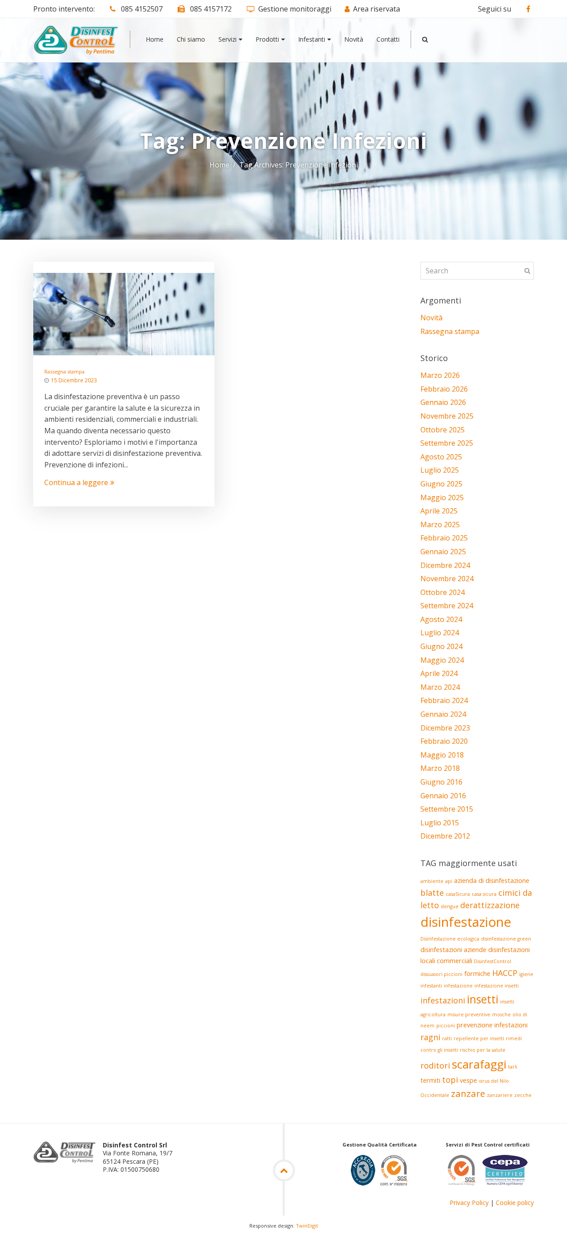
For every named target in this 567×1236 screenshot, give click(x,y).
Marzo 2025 (440, 524)
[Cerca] (425, 39)
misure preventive (468, 1014)
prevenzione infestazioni (492, 1024)
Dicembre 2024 (445, 565)
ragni (430, 1037)
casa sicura (484, 894)
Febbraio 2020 (444, 741)
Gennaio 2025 (443, 551)
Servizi (227, 39)
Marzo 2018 (440, 768)
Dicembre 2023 (445, 728)
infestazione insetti (496, 986)
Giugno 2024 (441, 646)
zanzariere (500, 1095)
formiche (477, 973)
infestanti (431, 986)
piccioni (445, 1025)
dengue (449, 906)
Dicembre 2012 (445, 836)
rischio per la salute (482, 1050)
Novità (353, 39)
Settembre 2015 (446, 809)
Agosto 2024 (441, 619)
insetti (482, 999)
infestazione (458, 986)
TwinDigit (307, 1225)
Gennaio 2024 (443, 714)
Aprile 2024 (439, 673)
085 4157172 (210, 9)
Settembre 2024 (446, 605)
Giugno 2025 (441, 484)
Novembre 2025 (447, 416)
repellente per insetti (479, 1038)
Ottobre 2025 (442, 430)
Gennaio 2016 (443, 796)
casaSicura (458, 894)
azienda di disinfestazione (491, 880)
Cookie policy (515, 1202)
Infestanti (311, 39)
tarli (512, 1067)
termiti (430, 1080)
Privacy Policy (469, 1202)
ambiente (431, 881)
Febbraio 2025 (444, 538)
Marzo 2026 (440, 375)
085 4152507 (141, 9)
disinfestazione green (506, 939)
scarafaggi (479, 1064)
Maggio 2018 (442, 755)
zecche (523, 1095)
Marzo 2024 (440, 687)
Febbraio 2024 (444, 700)
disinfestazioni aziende (453, 949)
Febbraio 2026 (444, 389)
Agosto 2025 (441, 457)
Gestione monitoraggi (294, 9)
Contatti (388, 39)
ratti (447, 1038)
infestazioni (442, 1000)
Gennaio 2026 (443, 402)
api (448, 881)
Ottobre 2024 (442, 592)
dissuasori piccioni (441, 974)
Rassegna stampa (64, 371)
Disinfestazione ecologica (449, 939)
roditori (435, 1065)
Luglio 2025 (439, 470)
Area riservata (376, 9)
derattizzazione (490, 905)
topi (450, 1079)
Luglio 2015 (439, 823)
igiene (526, 974)
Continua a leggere (76, 482)
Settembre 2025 (446, 443)
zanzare (468, 1093)
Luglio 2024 (439, 632)
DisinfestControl (492, 961)
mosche (501, 1014)
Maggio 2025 (442, 497)
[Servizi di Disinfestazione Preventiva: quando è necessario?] (123, 313)
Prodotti (267, 39)
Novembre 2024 (447, 578)
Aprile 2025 (439, 511)
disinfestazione (465, 922)
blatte (432, 892)
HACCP (504, 973)
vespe (468, 1080)
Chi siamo (191, 39)
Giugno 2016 (441, 782)
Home (154, 39)
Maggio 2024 (442, 660)
